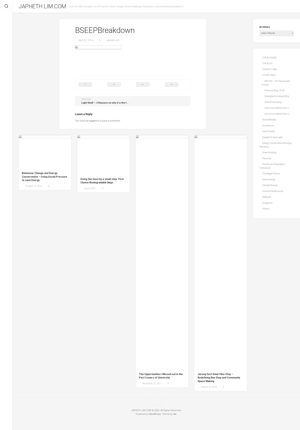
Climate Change (270, 185)
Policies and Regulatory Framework (272, 166)
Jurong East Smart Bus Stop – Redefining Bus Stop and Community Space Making (219, 378)
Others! (265, 208)
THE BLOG (267, 63)
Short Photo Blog (273, 102)
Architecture (268, 125)
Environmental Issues (272, 191)
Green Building (269, 152)
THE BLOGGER (269, 57)
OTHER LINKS (269, 75)
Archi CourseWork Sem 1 (277, 108)
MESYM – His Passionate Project (276, 83)
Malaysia (266, 197)
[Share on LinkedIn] (176, 85)
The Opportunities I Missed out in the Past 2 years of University (161, 376)
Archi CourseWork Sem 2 (277, 114)
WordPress (155, 414)
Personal (266, 158)
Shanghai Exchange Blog (277, 96)
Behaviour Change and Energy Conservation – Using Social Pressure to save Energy (44, 177)
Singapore (267, 203)
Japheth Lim (112, 40)
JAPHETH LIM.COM (42, 6)
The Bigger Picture (271, 173)
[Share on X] (89, 85)
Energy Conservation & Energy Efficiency (275, 145)
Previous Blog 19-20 (274, 90)
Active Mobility (269, 119)
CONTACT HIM (269, 69)
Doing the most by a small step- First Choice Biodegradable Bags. (102, 181)
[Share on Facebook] (118, 85)
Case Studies (268, 131)
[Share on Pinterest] (147, 85)
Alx (174, 414)
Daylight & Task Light (272, 137)
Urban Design (268, 179)
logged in (94, 120)
